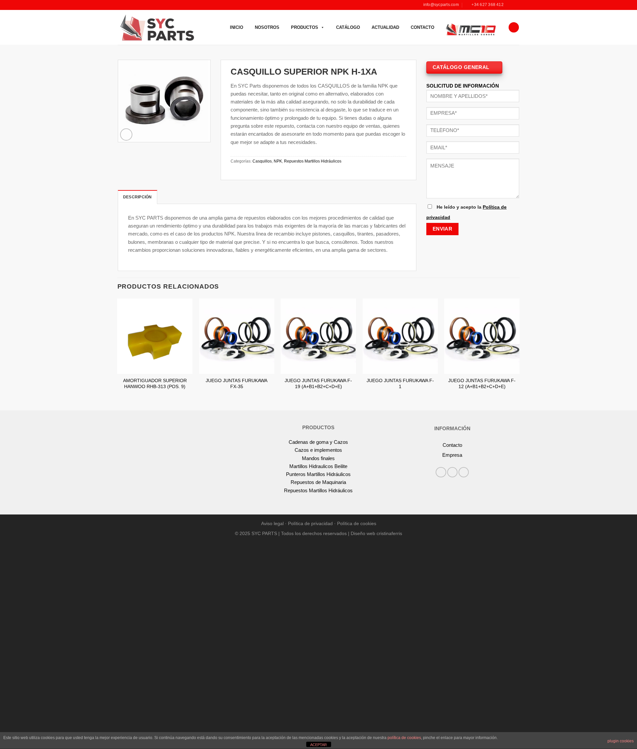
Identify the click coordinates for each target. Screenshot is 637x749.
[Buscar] (514, 27)
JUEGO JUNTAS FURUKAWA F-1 (400, 383)
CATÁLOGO (348, 27)
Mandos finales (318, 458)
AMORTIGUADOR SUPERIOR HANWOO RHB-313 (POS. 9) (155, 383)
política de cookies (404, 737)
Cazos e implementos (318, 450)
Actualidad (385, 27)
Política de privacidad (310, 523)
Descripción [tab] (137, 197)
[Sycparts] (156, 27)
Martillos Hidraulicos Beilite (318, 466)
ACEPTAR (318, 745)
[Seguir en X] (464, 472)
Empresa (452, 455)
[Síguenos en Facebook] (510, 5)
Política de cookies (356, 523)
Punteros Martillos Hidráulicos (318, 474)
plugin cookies (620, 741)
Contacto (422, 27)
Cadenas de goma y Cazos (318, 442)
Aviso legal (272, 523)
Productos (304, 27)
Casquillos (262, 161)
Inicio (236, 27)
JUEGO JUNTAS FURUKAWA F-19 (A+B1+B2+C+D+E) (318, 383)
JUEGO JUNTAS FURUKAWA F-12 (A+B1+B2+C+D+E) (482, 383)
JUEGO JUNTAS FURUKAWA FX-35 (236, 383)
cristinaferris (389, 533)
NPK (278, 161)
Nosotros (267, 27)
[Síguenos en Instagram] (516, 5)
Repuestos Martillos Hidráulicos (312, 161)
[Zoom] (126, 134)
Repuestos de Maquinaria (318, 482)
